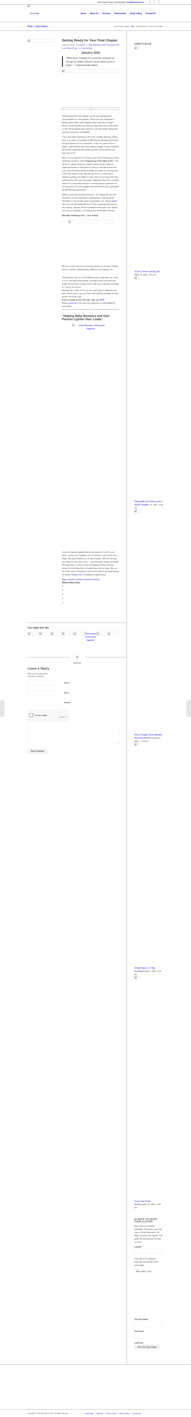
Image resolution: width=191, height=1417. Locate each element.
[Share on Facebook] (65, 585)
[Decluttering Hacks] (44, 637)
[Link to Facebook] (147, 2)
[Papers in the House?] (2, 708)
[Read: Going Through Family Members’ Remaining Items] (137, 511)
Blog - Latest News (38, 26)
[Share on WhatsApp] (65, 594)
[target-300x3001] (41, 52)
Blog (90, 45)
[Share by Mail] (65, 602)
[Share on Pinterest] (65, 598)
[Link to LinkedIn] (156, 2)
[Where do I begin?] (56, 637)
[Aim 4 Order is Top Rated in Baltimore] (87, 1387)
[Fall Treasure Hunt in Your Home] (67, 637)
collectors (79, 579)
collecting (71, 579)
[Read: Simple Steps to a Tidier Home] (137, 744)
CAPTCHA (138, 1343)
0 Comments (80, 45)
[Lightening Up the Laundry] (78, 637)
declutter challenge (92, 579)
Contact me (76, 574)
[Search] (160, 13)
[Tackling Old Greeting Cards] (188, 708)
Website (67, 702)
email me (72, 302)
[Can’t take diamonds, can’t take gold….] (101, 637)
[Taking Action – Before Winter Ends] (113, 637)
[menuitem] (83, 13)
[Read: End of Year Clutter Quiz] (137, 978)
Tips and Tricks (72, 48)
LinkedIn (137, 1247)
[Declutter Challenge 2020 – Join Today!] (90, 637)
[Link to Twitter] (152, 2)
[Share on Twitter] (65, 590)
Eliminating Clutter (99, 45)
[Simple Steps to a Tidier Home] (33, 637)
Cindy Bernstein (86, 48)
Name (67, 682)
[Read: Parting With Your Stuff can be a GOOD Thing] (137, 278)
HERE (101, 299)
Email (67, 692)
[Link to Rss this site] (161, 2)
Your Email (139, 1331)
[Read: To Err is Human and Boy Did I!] (137, 48)
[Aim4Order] (33, 13)
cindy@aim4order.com (135, 2)
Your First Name (141, 1319)
